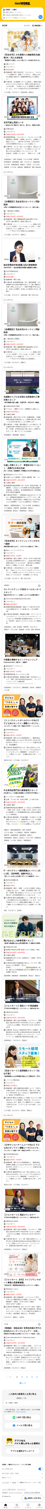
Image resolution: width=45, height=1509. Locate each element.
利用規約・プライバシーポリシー (12, 1492)
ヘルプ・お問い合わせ (9, 1489)
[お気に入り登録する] (39, 48)
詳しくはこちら (21, 1411)
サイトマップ (21, 1489)
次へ (22, 1383)
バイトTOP (5, 1482)
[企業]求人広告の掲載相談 (32, 1492)
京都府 (14, 1482)
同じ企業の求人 (8, 172)
